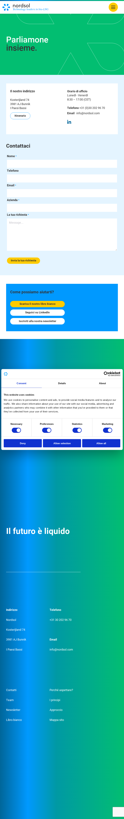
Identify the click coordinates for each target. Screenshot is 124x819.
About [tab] (102, 383)
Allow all (101, 443)
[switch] (46, 430)
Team (10, 700)
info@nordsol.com (88, 113)
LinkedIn (69, 122)
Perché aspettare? (61, 690)
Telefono (13, 170)
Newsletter (13, 710)
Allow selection (62, 443)
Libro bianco (14, 720)
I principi (55, 700)
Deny (23, 443)
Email (11, 185)
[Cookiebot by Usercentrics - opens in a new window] (106, 374)
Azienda (13, 200)
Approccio (56, 710)
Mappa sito (57, 720)
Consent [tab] (21, 383)
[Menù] (113, 7)
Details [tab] (62, 383)
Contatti (11, 690)
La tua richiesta (18, 215)
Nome (12, 156)
